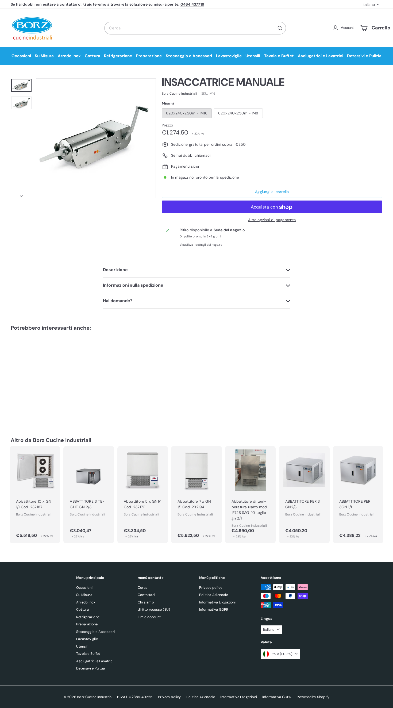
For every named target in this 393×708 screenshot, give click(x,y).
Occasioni (21, 56)
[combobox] (195, 28)
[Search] (280, 28)
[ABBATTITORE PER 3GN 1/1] (358, 494)
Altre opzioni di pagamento (272, 220)
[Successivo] (21, 194)
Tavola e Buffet (279, 56)
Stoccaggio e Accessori (189, 56)
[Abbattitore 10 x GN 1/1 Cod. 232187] (35, 494)
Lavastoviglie (229, 56)
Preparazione (149, 56)
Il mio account (149, 617)
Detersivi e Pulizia (364, 56)
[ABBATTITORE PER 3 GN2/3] (304, 494)
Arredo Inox (69, 56)
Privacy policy (210, 587)
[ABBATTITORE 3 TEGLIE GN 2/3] (88, 494)
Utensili (252, 56)
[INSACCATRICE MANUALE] (39, 376)
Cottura (92, 56)
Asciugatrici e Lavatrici (320, 56)
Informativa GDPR (213, 609)
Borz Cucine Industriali (62, 440)
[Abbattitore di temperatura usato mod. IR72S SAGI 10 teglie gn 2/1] (250, 494)
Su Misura (44, 56)
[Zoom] (96, 138)
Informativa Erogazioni (217, 602)
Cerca (142, 587)
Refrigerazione (118, 56)
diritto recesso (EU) (154, 609)
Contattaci (146, 594)
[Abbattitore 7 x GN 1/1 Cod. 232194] (196, 494)
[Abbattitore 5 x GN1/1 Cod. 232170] (142, 494)
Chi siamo (146, 602)
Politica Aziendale (213, 594)
